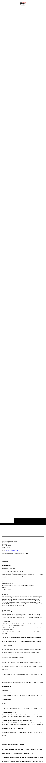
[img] (23, 266)
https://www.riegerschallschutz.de (12, 550)
